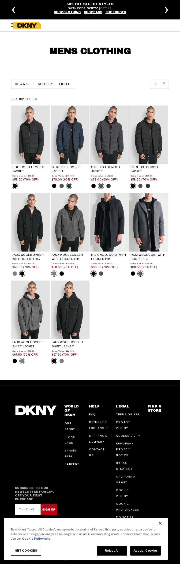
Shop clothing (67, 12)
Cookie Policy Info (36, 538)
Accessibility (128, 435)
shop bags (93, 12)
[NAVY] (69, 186)
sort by (45, 84)
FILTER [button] (65, 84)
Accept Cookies (146, 550)
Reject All (112, 550)
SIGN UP (48, 509)
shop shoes (115, 12)
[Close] (160, 523)
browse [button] (22, 84)
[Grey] (14, 273)
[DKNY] (26, 25)
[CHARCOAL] (101, 273)
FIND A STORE (154, 409)
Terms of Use (127, 414)
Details (106, 8)
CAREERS (71, 464)
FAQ (92, 414)
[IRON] (61, 186)
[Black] (14, 186)
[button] (164, 15)
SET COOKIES (26, 550)
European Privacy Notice (125, 449)
